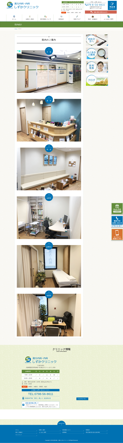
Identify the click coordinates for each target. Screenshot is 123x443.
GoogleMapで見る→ (82, 398)
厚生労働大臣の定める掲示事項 (93, 432)
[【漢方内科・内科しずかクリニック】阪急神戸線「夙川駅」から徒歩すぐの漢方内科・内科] (22, 7)
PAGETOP (62, 423)
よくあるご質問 (42, 432)
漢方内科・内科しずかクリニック (60, 440)
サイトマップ (19, 434)
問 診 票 (112, 7)
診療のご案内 (42, 429)
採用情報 (64, 432)
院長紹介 (88, 429)
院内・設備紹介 (19, 432)
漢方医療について (66, 429)
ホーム (17, 429)
